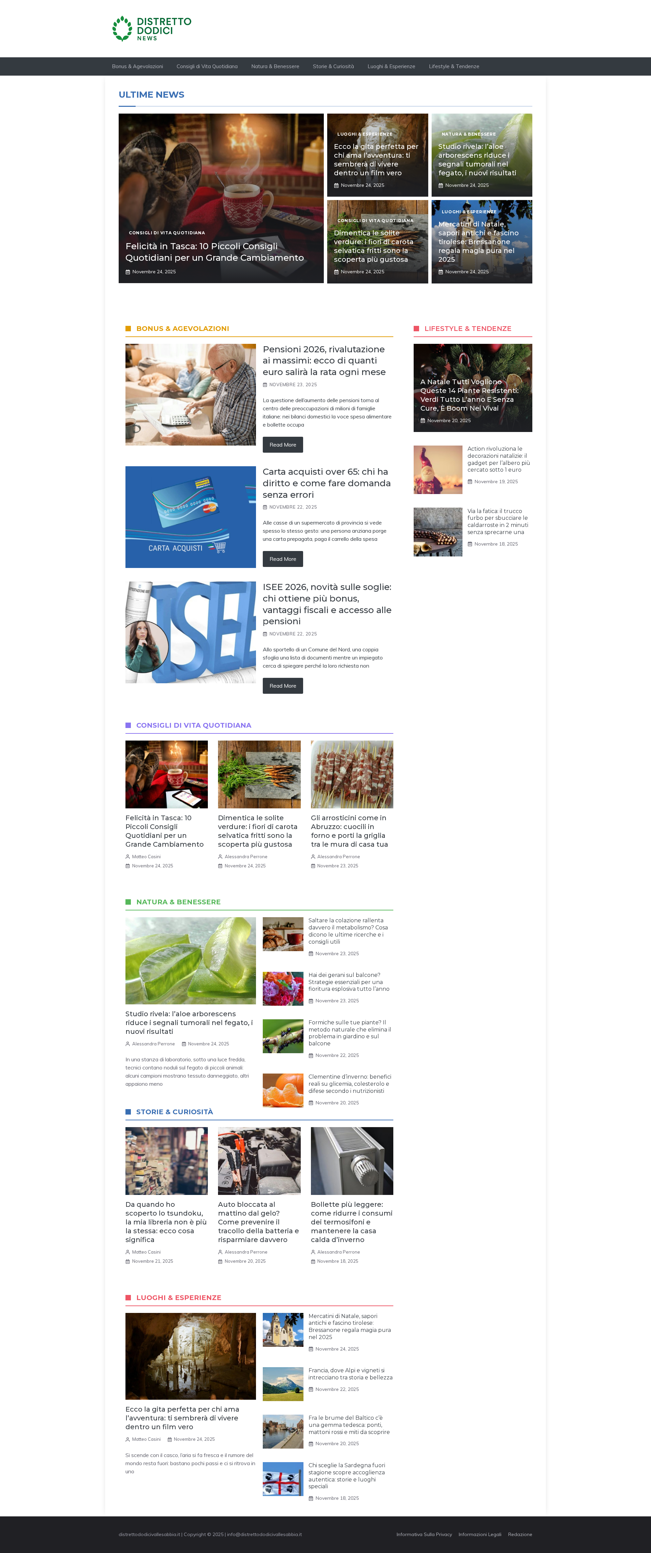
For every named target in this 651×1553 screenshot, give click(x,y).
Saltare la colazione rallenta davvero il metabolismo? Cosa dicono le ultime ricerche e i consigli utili (348, 931)
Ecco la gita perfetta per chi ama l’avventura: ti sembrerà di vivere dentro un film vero (182, 1418)
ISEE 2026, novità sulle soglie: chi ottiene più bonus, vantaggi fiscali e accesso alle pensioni (327, 604)
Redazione (520, 1534)
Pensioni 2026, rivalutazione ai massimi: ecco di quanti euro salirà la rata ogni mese (324, 361)
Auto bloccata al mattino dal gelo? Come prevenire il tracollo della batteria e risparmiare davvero (258, 1222)
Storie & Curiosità (333, 66)
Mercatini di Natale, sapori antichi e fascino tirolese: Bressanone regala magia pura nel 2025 (478, 241)
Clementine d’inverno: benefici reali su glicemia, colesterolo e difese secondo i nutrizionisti (350, 1084)
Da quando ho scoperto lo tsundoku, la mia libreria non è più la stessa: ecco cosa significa (166, 1222)
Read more (283, 444)
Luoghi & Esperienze (391, 66)
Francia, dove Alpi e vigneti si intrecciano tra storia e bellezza (351, 1374)
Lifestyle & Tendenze (454, 66)
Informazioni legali (480, 1534)
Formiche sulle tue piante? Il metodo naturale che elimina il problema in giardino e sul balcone (350, 1033)
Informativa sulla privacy (424, 1534)
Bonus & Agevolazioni (137, 66)
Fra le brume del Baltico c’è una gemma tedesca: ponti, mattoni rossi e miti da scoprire (349, 1425)
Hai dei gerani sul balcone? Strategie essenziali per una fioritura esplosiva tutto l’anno (349, 982)
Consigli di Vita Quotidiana (207, 66)
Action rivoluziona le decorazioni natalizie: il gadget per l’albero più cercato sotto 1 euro (499, 459)
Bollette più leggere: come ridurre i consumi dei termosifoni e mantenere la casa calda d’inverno (352, 1222)
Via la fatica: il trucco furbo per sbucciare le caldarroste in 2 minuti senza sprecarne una (498, 521)
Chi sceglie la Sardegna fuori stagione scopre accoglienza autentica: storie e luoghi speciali (347, 1476)
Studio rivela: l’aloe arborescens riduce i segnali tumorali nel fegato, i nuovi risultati (189, 1023)
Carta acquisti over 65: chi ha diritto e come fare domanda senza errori (327, 483)
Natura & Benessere (275, 66)
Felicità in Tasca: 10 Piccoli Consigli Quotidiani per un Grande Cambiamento (214, 252)
